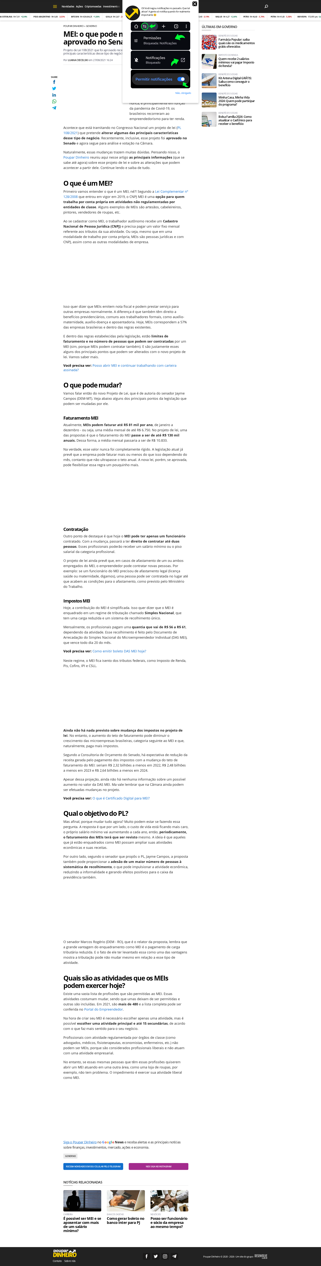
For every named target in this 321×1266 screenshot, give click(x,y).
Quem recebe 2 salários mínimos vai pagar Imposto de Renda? (236, 62)
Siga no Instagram (165, 1256)
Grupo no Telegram (174, 1256)
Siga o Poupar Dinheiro (80, 1142)
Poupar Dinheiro (73, 26)
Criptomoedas (93, 6)
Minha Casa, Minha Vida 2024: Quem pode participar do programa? (236, 101)
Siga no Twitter (156, 1256)
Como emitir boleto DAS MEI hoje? (119, 651)
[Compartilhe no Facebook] (54, 82)
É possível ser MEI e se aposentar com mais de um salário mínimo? (82, 1224)
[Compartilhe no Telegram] (54, 108)
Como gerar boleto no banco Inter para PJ (125, 1220)
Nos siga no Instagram (158, 1166)
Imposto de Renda (228, 55)
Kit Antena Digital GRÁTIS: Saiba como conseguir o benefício (235, 81)
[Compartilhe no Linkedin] (54, 95)
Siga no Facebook (146, 1256)
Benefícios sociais (228, 36)
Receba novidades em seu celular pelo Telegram (93, 1166)
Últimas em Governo (219, 26)
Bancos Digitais (115, 1214)
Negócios (155, 1214)
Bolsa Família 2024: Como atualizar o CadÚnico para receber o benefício (235, 120)
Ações (79, 6)
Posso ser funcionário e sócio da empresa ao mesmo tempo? (168, 1222)
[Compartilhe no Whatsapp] (54, 101)
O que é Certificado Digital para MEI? (122, 798)
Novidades (68, 6)
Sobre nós (70, 1261)
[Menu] (55, 6)
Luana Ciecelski (78, 60)
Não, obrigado (183, 93)
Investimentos (111, 6)
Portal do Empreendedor (103, 1009)
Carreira (68, 1214)
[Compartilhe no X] (54, 88)
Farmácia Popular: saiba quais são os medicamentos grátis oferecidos (236, 43)
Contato (57, 1261)
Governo (91, 26)
